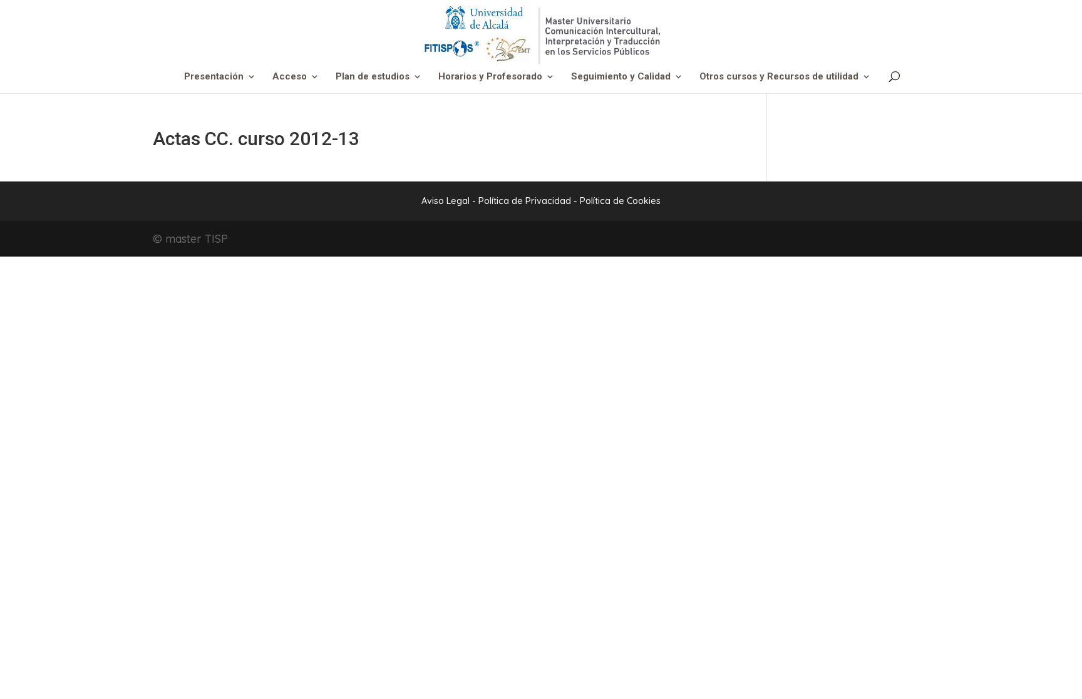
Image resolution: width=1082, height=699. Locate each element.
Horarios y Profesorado (490, 77)
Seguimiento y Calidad (621, 77)
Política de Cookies (620, 201)
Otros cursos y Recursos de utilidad (778, 77)
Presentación (214, 77)
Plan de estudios (373, 77)
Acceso (289, 77)
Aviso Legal (445, 201)
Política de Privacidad (526, 201)
